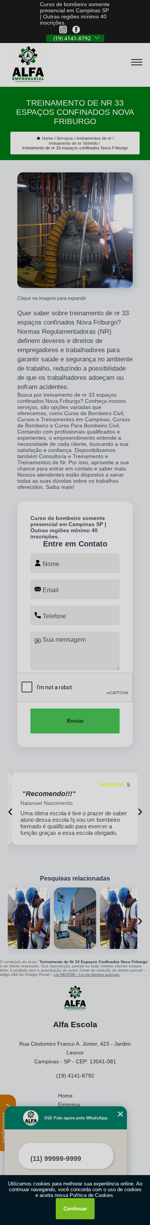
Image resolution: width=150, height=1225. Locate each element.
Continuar (75, 1209)
